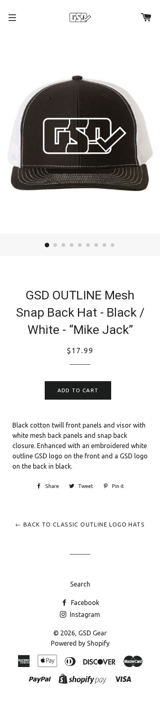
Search (80, 584)
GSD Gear (92, 633)
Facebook (84, 602)
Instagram (84, 614)
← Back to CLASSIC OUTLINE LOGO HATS (80, 524)
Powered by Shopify (80, 643)
